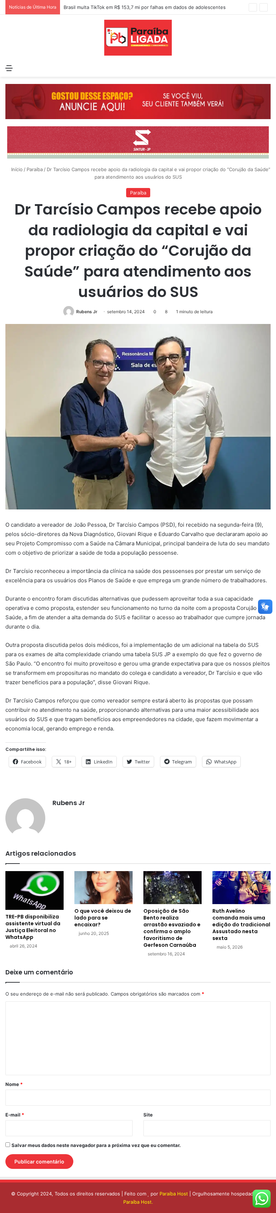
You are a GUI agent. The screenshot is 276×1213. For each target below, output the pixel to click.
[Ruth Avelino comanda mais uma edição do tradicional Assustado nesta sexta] (241, 887)
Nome (14, 1084)
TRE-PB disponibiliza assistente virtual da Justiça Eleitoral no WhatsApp (32, 927)
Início (16, 169)
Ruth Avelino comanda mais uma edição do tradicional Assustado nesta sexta (241, 924)
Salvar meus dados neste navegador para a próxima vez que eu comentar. (96, 1145)
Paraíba (35, 169)
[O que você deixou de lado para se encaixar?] (103, 887)
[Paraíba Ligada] (138, 38)
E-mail (14, 1115)
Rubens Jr (86, 311)
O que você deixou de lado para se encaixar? (102, 917)
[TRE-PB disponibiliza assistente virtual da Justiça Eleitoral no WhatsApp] (34, 890)
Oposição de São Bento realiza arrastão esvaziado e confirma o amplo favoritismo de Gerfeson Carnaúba (172, 928)
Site (148, 1115)
